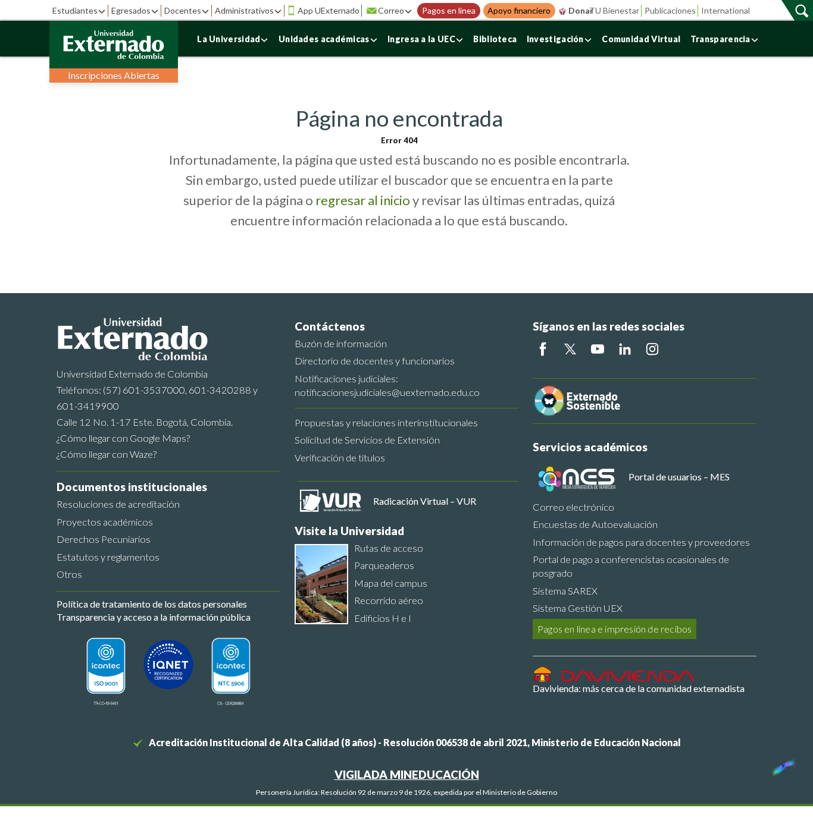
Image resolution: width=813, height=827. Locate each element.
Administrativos (244, 10)
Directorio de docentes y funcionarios (375, 360)
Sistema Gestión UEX (578, 608)
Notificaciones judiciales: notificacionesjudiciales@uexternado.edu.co (387, 385)
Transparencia (720, 39)
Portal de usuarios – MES (679, 476)
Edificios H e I (382, 618)
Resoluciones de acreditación (118, 504)
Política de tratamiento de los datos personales (152, 603)
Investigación (555, 39)
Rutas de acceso (388, 548)
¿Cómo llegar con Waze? (107, 454)
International (725, 10)
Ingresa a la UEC (421, 39)
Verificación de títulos (340, 457)
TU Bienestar (614, 10)
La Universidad (228, 39)
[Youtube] (597, 349)
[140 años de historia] (782, 764)
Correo (391, 10)
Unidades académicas (324, 39)
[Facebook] (543, 349)
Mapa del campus (390, 583)
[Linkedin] (625, 349)
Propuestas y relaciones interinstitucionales (386, 422)
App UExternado (328, 10)
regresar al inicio (362, 200)
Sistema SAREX (565, 590)
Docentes (182, 10)
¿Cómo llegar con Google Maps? (123, 438)
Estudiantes (75, 10)
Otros (69, 574)
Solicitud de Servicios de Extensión (367, 439)
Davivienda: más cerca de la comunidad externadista (639, 688)
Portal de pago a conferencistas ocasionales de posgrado (631, 566)
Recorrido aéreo (388, 600)
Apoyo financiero (519, 11)
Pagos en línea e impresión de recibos (614, 628)
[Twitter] (570, 349)
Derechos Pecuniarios (104, 539)
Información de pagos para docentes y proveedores (641, 542)
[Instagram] (652, 349)
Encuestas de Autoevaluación (595, 524)
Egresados (131, 10)
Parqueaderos (384, 565)
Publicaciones (670, 10)
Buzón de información (341, 343)
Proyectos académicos (105, 521)
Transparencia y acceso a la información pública (154, 616)
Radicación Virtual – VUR (424, 501)
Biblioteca (495, 39)
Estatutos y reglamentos (108, 556)
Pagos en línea (449, 11)
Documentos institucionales (132, 486)
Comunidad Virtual (641, 39)
